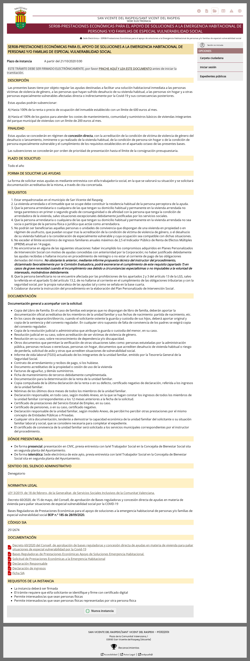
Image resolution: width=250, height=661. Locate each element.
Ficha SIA (18, 573)
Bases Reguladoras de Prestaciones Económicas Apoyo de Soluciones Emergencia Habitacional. (78, 554)
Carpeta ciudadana (211, 58)
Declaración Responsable (29, 564)
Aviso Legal (129, 654)
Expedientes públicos (213, 76)
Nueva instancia (102, 610)
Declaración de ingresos (29, 568)
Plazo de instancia (19, 61)
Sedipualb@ (147, 654)
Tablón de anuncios (223, 11)
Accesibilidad (110, 654)
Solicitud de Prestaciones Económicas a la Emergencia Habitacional (58, 559)
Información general (199, 11)
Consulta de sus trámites (214, 11)
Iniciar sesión (208, 67)
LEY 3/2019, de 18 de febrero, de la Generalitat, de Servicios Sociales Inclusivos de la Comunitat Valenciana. (81, 493)
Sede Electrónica (91, 38)
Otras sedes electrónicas (239, 11)
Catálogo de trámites (207, 11)
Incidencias (231, 11)
